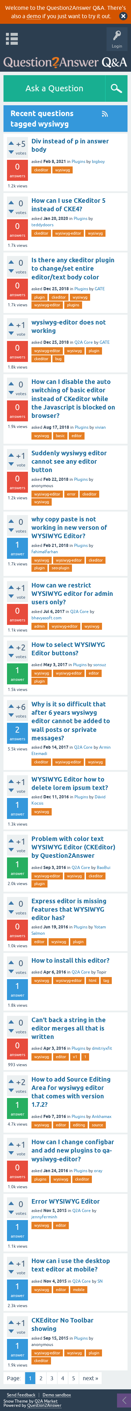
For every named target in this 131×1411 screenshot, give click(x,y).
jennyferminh (44, 1216)
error (71, 494)
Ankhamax (101, 1116)
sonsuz (99, 664)
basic (60, 436)
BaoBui (103, 867)
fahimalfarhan (44, 551)
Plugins (78, 161)
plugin (39, 297)
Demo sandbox (57, 1395)
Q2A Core (83, 342)
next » (90, 1378)
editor (77, 436)
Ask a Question (54, 88)
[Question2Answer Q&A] (65, 59)
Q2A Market (46, 1401)
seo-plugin (60, 568)
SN (100, 1281)
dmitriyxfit (102, 1048)
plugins (73, 305)
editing (79, 1125)
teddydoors (42, 224)
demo (34, 16)
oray (98, 1170)
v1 (75, 1057)
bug (58, 359)
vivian (100, 427)
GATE (100, 288)
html (92, 980)
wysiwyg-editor (68, 233)
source (97, 1125)
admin (39, 626)
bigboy (98, 161)
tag (106, 980)
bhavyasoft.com (46, 617)
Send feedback (21, 1395)
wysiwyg (62, 170)
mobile (79, 1290)
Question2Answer (44, 1405)
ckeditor (41, 170)
